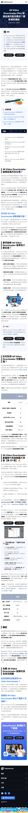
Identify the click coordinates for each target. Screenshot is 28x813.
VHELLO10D (9, 345)
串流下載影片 (17, 484)
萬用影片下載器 (18, 175)
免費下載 (10, 55)
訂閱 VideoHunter (9, 797)
